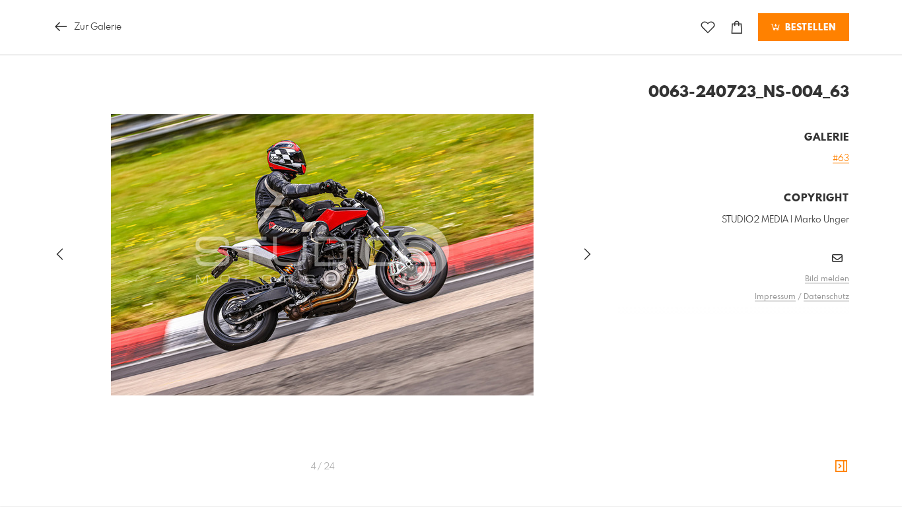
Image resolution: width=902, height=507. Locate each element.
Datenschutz (826, 297)
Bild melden (827, 279)
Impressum (775, 297)
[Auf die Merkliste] (708, 27)
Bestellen (809, 27)
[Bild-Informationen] (841, 467)
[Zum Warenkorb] (737, 27)
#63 (841, 158)
